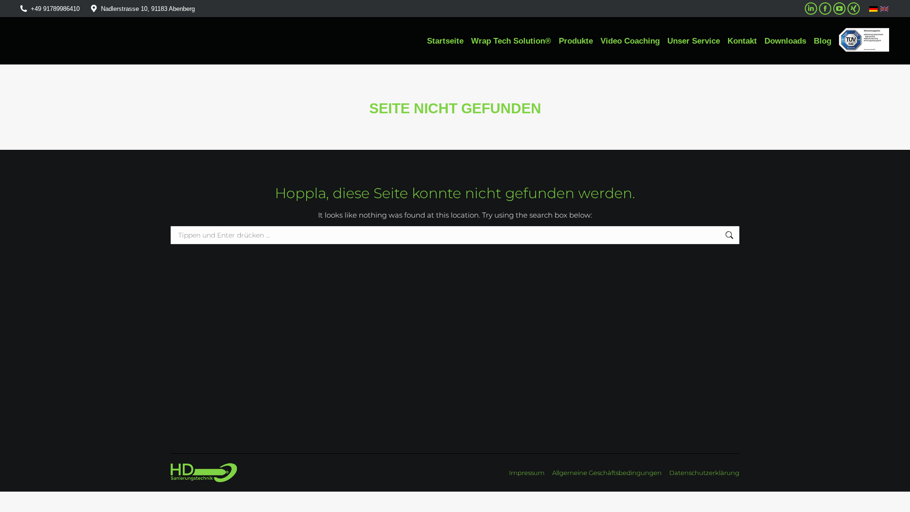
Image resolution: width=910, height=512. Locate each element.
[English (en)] (884, 8)
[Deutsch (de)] (873, 8)
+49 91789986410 (55, 8)
